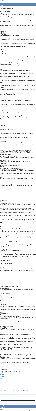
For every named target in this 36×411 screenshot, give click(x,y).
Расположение (2, 4)
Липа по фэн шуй (2, 380)
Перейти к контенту (2, 0)
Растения (1, 363)
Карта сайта (2, 405)
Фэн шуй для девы (2, 374)
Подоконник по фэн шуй (2, 376)
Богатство (2, 5)
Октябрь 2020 (2, 404)
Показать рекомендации (18, 400)
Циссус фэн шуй (1, 378)
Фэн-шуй (2, 3)
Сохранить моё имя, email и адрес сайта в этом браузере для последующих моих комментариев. (10, 391)
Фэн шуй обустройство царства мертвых (4, 372)
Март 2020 (6, 404)
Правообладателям (3, 407)
